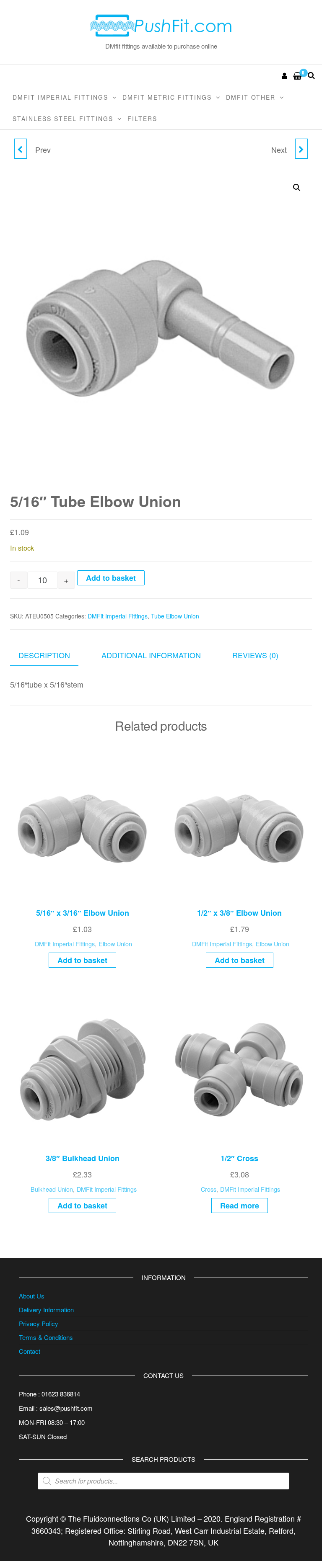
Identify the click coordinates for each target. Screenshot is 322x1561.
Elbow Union (115, 943)
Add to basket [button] (82, 960)
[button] (296, 187)
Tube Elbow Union (175, 616)
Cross (208, 1189)
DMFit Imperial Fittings (60, 97)
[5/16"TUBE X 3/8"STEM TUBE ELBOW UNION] (301, 149)
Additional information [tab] (151, 654)
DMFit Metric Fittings (167, 97)
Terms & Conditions (46, 1337)
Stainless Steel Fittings (63, 118)
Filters (142, 118)
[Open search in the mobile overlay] (163, 1481)
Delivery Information (46, 1309)
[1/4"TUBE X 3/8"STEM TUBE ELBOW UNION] (20, 149)
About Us (31, 1295)
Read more (239, 1205)
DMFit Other (250, 97)
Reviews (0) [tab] (255, 654)
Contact (29, 1351)
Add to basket (111, 577)
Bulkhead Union (52, 1189)
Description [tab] (44, 654)
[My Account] (285, 75)
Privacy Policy (38, 1323)
